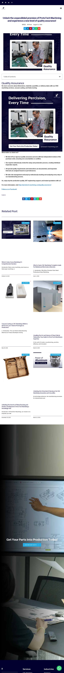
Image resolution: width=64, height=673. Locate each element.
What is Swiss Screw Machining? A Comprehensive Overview (12, 263)
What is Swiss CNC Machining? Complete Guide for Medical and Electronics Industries (47, 266)
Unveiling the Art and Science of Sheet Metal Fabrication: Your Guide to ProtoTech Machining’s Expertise (47, 337)
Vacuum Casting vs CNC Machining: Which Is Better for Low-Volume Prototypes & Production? (15, 325)
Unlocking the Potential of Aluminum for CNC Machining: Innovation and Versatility (46, 392)
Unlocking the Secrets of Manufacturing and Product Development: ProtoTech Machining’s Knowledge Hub (15, 406)
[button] (61, 8)
